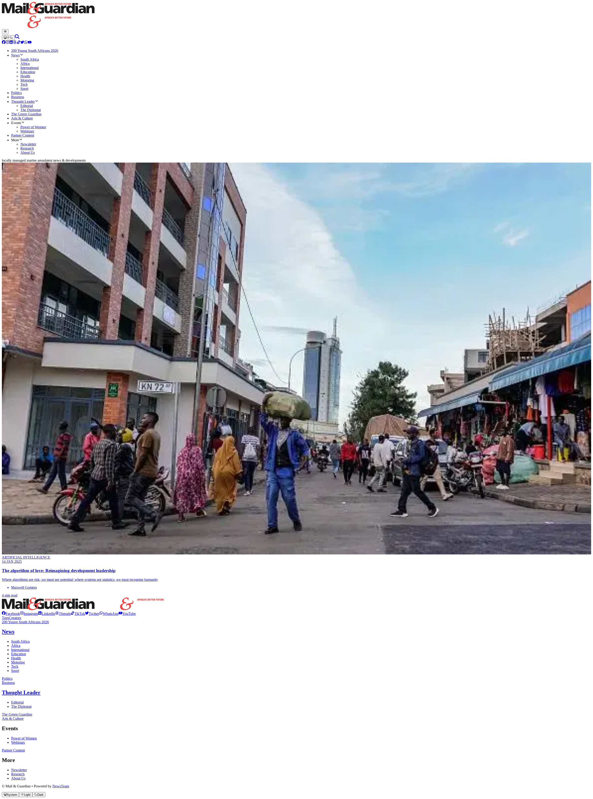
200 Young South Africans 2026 (25, 622)
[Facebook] (4, 43)
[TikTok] (18, 43)
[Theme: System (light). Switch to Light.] (8, 37)
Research (18, 774)
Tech (14, 666)
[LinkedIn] (11, 43)
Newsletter (19, 770)
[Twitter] (22, 43)
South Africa (20, 641)
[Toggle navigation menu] (5, 31)
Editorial (17, 702)
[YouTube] (30, 43)
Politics (7, 678)
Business (8, 683)
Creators (15, 618)
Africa (15, 646)
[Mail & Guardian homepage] (296, 15)
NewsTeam (60, 786)
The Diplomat (21, 706)
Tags (5, 618)
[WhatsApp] (26, 43)
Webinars (18, 742)
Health (16, 658)
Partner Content (13, 750)
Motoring (18, 662)
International (20, 650)
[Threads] (15, 43)
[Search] (17, 38)
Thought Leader (21, 692)
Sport (15, 671)
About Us (18, 778)
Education (18, 654)
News (8, 632)
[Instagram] (7, 43)
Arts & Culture (13, 718)
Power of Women (24, 738)
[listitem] (11, 614)
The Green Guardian (17, 714)
